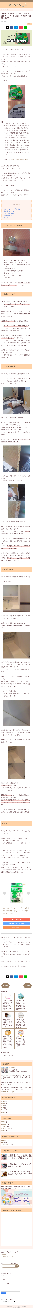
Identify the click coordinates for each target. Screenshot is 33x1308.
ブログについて (5, 1144)
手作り (3, 1130)
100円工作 (4, 1124)
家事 (2, 1105)
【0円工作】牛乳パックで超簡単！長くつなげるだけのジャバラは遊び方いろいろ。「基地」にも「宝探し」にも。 (20, 1156)
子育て (3, 1103)
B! (16, 27)
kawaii (3, 1112)
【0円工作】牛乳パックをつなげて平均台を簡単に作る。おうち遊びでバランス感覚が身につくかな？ (20, 1165)
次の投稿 (5, 985)
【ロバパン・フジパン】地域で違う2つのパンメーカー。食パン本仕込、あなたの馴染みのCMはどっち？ (20, 1173)
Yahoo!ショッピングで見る (16, 923)
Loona (3, 1110)
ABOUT (3, 1254)
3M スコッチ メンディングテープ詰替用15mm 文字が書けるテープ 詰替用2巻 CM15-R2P (16, 910)
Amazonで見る (16, 927)
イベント (3, 1126)
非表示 (18, 204)
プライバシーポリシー (7, 1256)
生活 (29, 23)
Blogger (3, 1140)
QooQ (19, 1307)
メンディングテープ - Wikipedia (18, 159)
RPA (2, 1142)
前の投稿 (27, 985)
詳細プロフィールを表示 (8, 1091)
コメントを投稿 (8, 1055)
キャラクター (5, 1128)
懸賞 (2, 1108)
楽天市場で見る (16, 919)
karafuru (13, 1067)
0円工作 (3, 1122)
